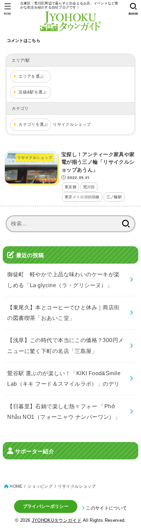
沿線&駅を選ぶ (32, 92)
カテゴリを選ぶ (33, 124)
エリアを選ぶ (31, 76)
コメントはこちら (23, 41)
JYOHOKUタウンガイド (56, 520)
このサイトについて (106, 508)
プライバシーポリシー (45, 506)
